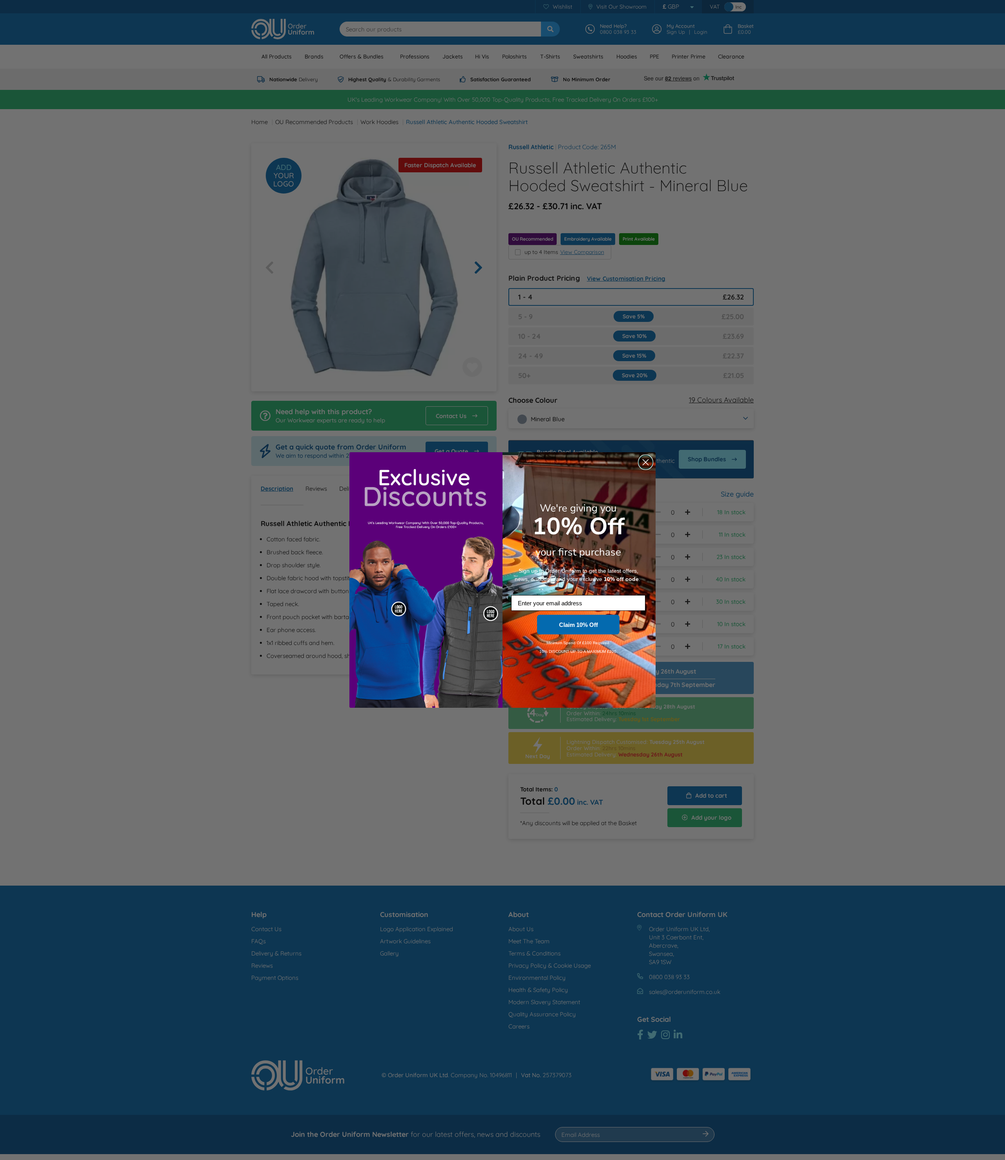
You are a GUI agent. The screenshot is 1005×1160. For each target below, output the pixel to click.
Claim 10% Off (578, 624)
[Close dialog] (645, 462)
